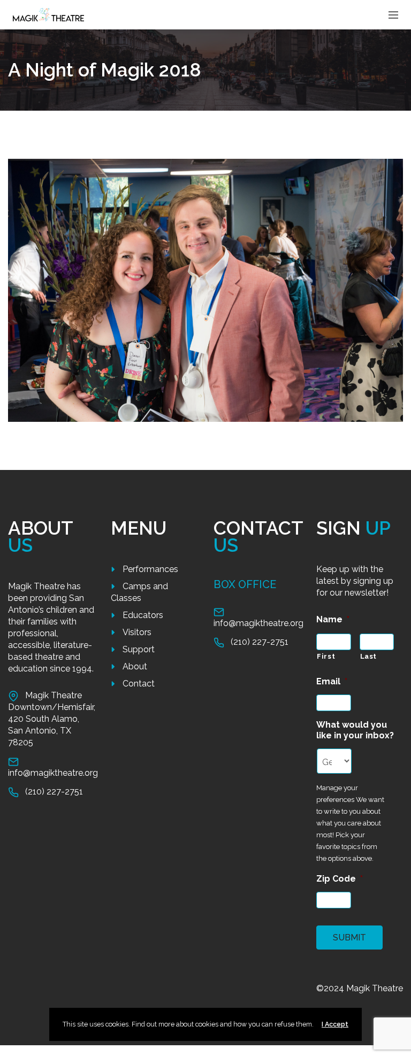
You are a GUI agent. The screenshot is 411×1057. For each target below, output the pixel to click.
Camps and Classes (139, 592)
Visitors (137, 632)
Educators (143, 615)
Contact (139, 683)
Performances (150, 569)
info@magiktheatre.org (53, 773)
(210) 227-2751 (54, 791)
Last (368, 656)
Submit (349, 937)
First (326, 656)
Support (139, 649)
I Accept (335, 1024)
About (135, 666)
